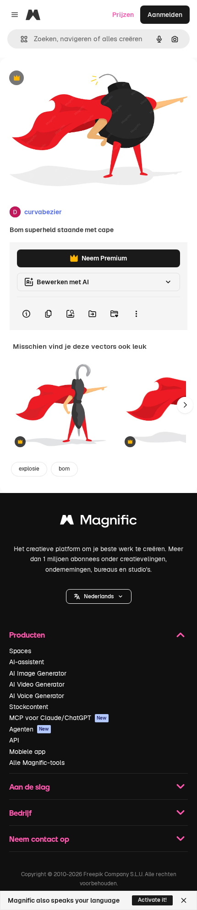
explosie (29, 468)
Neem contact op (39, 839)
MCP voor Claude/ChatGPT (58, 718)
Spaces (20, 651)
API (14, 740)
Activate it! (152, 900)
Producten (27, 634)
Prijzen (123, 15)
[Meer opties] (136, 313)
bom (64, 468)
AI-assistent (26, 662)
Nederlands (99, 596)
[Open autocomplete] (20, 39)
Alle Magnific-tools (37, 762)
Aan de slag (29, 786)
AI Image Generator (37, 673)
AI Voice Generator (36, 696)
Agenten (29, 729)
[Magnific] (98, 522)
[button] (98, 596)
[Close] (183, 900)
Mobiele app (27, 752)
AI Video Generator (37, 684)
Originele (60, 78)
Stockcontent (28, 707)
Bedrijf (20, 813)
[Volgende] (185, 405)
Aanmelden (165, 15)
